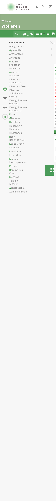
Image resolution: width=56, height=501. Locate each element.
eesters (14, 122)
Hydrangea (15, 132)
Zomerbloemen (18, 191)
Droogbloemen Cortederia (18, 109)
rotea (13, 166)
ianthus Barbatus (14, 74)
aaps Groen (16, 143)
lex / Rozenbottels (17, 138)
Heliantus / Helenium (15, 127)
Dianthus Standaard (15, 81)
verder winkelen (52, 170)
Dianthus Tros (17, 86)
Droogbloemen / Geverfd (18, 102)
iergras (14, 177)
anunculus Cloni (16, 171)
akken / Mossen (14, 182)
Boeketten (15, 68)
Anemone (14, 57)
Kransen (14, 147)
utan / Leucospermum (18, 161)
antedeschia (17, 187)
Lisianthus (15, 155)
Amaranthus (16, 53)
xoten (13, 114)
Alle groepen (16, 46)
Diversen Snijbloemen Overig (16, 93)
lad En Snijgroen (15, 63)
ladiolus (14, 118)
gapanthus (16, 50)
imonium (15, 151)
